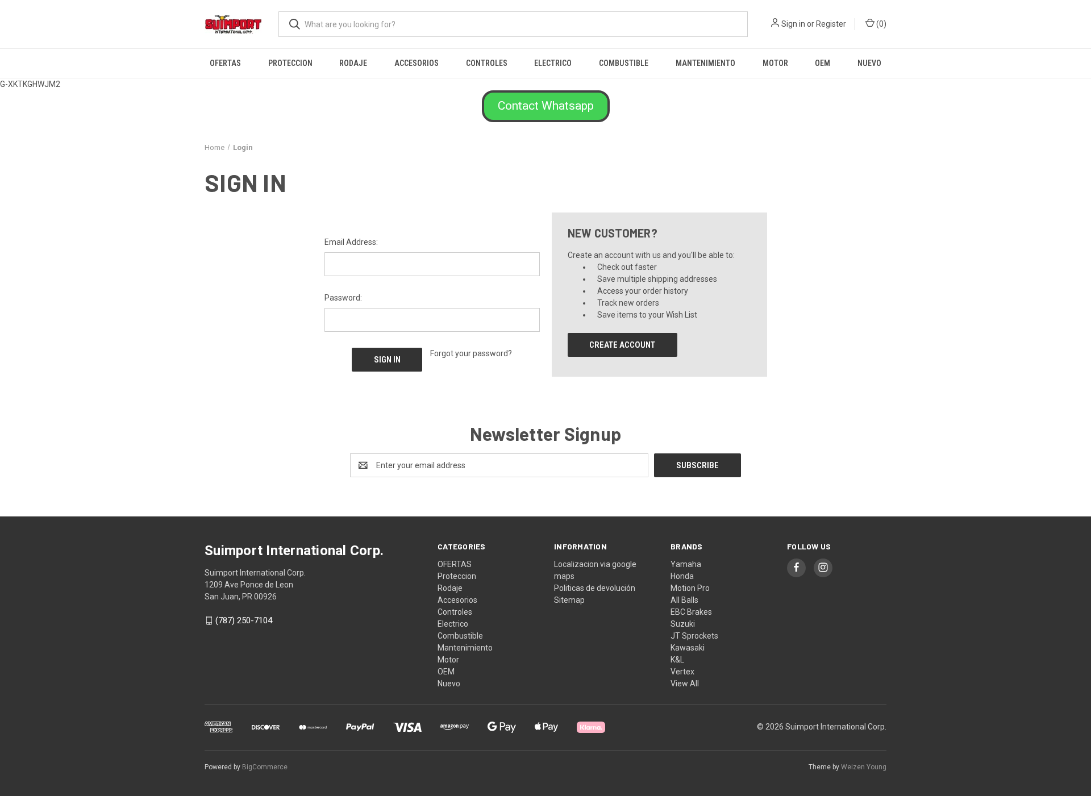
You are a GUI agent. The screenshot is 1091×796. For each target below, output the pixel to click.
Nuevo (869, 63)
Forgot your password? (471, 353)
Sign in (793, 23)
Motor (775, 63)
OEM (822, 63)
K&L (677, 659)
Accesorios (416, 63)
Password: (343, 297)
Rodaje (353, 63)
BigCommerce (265, 767)
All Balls (684, 600)
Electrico (553, 63)
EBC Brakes (691, 611)
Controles (486, 63)
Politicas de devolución (594, 588)
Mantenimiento (705, 63)
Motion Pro (690, 588)
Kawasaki (688, 647)
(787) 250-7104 (243, 620)
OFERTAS (225, 63)
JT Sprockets (694, 635)
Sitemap (569, 600)
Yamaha (686, 564)
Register (831, 23)
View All (685, 683)
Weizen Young (863, 767)
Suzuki (683, 623)
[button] (546, 106)
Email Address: (351, 242)
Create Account (622, 345)
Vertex (682, 671)
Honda (682, 576)
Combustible (623, 63)
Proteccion (290, 63)
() (880, 23)
